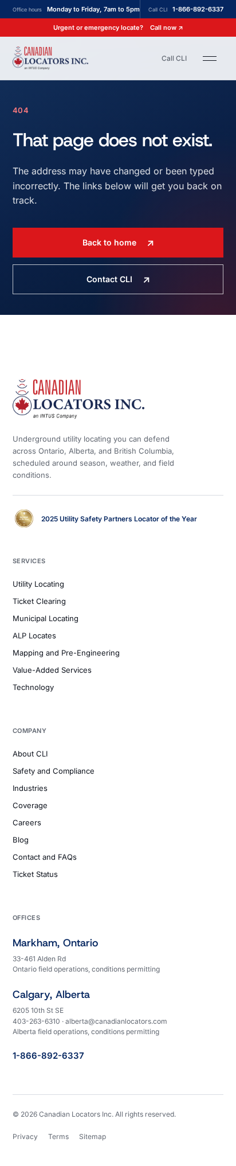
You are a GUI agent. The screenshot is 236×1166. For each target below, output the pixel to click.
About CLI (30, 753)
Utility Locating (38, 583)
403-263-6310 (36, 1021)
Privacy (25, 1136)
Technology (33, 687)
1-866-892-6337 (48, 1055)
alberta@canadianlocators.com (116, 1021)
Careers (27, 822)
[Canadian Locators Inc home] (50, 57)
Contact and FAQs (45, 856)
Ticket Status (35, 874)
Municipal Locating (45, 618)
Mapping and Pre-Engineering (66, 652)
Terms (58, 1136)
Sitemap (92, 1136)
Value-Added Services (52, 669)
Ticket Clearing (39, 601)
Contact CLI (118, 279)
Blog (21, 839)
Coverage (30, 805)
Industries (30, 788)
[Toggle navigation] (209, 58)
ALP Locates (34, 635)
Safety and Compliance (54, 770)
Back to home (118, 242)
